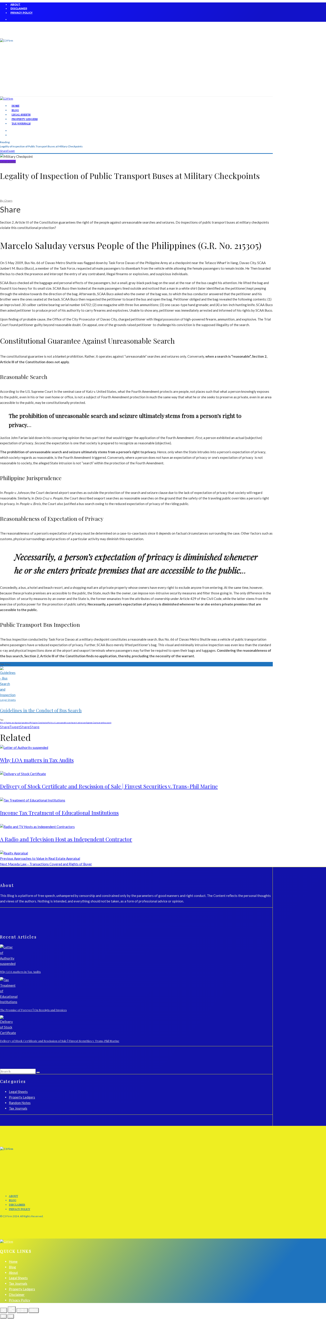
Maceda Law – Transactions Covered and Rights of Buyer (46, 864)
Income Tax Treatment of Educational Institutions (59, 812)
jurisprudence (24, 723)
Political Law (53, 723)
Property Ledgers (22, 1097)
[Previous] (3, 1316)
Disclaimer (18, 8)
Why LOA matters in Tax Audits (37, 760)
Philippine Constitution (38, 723)
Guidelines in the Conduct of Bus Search (41, 710)
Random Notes (20, 1103)
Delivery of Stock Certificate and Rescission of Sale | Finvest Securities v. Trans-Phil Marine (109, 786)
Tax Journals (21, 123)
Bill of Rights (5, 723)
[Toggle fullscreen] (22, 1310)
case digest (15, 723)
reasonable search (65, 723)
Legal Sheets (8, 161)
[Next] (10, 1316)
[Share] (12, 1309)
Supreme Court (91, 723)
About (15, 4)
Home (13, 1261)
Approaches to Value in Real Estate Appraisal (40, 858)
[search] (38, 1072)
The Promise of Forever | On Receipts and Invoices (33, 1010)
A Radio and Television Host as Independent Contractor (66, 839)
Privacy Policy (21, 12)
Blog (12, 1200)
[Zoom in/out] (34, 1310)
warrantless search (104, 723)
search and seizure (79, 723)
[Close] (3, 1310)
